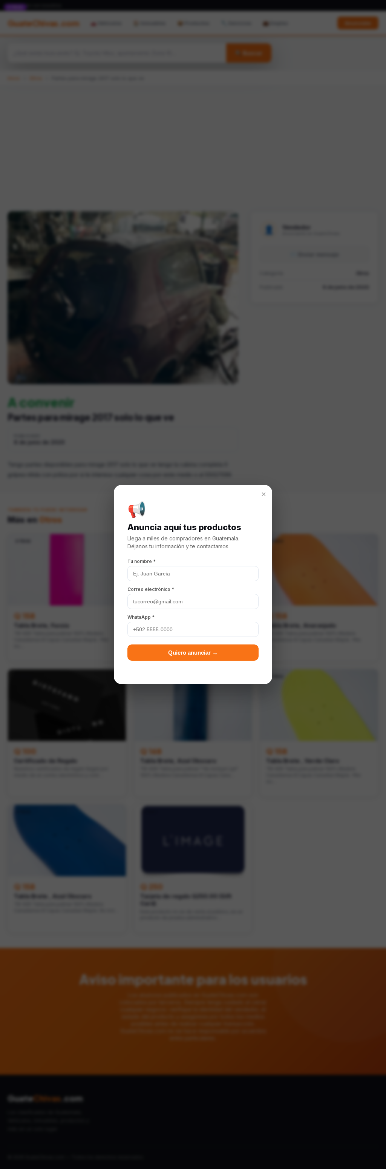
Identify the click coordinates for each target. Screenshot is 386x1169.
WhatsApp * (141, 617)
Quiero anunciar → (193, 652)
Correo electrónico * (150, 589)
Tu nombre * (141, 561)
